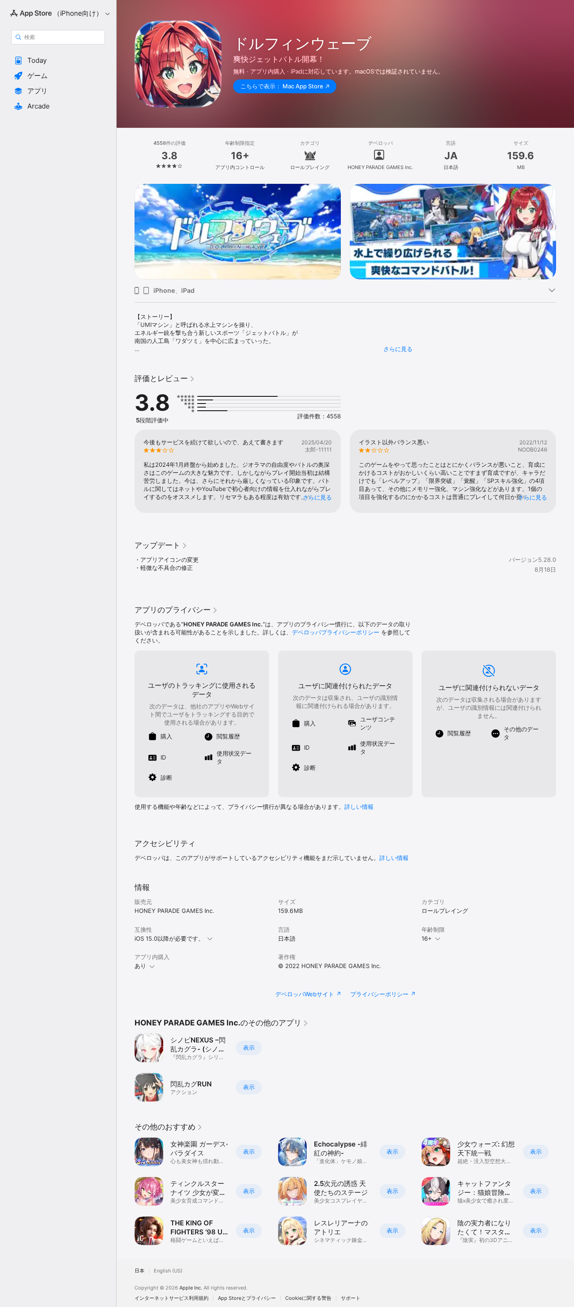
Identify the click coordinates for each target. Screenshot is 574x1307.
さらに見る (398, 348)
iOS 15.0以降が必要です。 (169, 938)
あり (140, 965)
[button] (58, 60)
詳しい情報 (359, 806)
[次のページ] (565, 231)
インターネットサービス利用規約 (172, 1298)
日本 (139, 1270)
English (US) (168, 1270)
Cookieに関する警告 (308, 1298)
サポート (351, 1298)
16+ (427, 938)
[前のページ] (125, 231)
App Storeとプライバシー (247, 1298)
